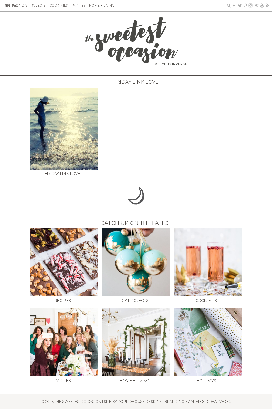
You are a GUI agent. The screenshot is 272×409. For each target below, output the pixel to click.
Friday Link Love (62, 173)
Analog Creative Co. (211, 401)
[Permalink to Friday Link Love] (64, 128)
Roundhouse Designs (140, 401)
